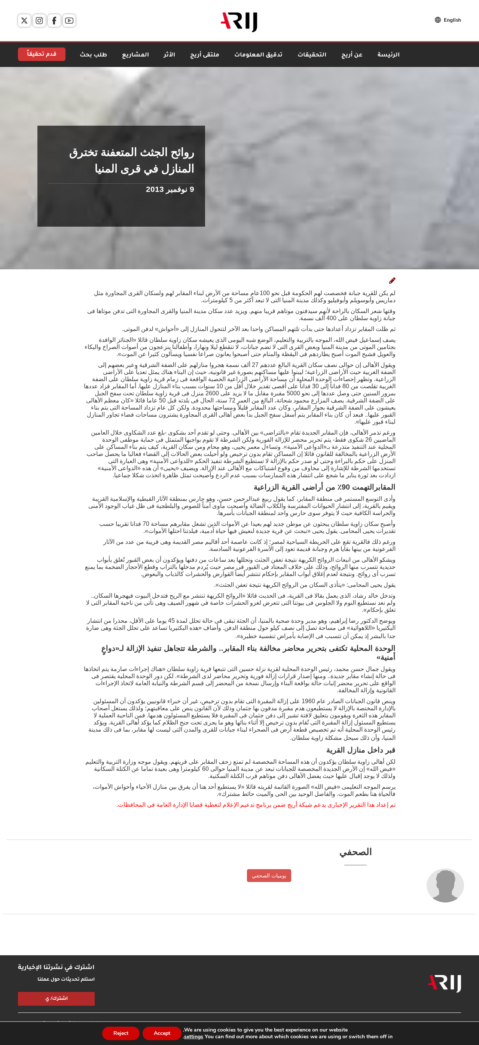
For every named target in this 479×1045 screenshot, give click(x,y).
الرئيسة (389, 55)
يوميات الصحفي (269, 876)
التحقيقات (312, 55)
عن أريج (352, 55)
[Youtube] (69, 20)
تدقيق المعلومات (258, 55)
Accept (162, 1033)
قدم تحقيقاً (42, 55)
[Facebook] (54, 20)
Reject (120, 1033)
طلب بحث (93, 55)
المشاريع (135, 55)
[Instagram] (39, 20)
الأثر (169, 55)
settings (193, 1036)
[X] (24, 20)
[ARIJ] (444, 984)
